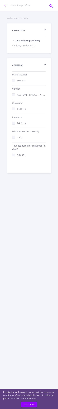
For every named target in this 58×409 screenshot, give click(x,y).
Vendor (16, 88)
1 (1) (19, 137)
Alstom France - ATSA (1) (31, 94)
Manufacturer (19, 74)
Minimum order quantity (25, 131)
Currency (17, 102)
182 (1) (21, 155)
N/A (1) (21, 80)
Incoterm (17, 117)
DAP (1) (21, 123)
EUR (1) (21, 108)
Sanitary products (23, 45)
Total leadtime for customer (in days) (29, 147)
